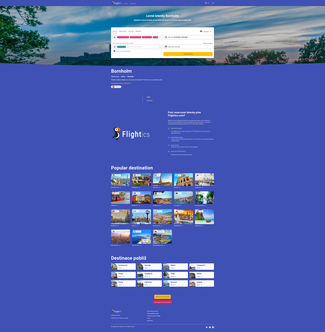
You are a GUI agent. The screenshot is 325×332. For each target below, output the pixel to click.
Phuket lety (198, 225)
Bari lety (134, 225)
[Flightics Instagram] (210, 327)
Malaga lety (135, 187)
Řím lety (176, 187)
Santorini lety (135, 245)
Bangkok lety (177, 225)
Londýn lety (198, 187)
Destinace (150, 320)
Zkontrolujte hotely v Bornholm (120, 83)
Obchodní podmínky (152, 311)
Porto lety (176, 205)
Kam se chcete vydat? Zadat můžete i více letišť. (122, 43)
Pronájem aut (133, 3)
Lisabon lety (156, 205)
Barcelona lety (115, 187)
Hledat (120, 268)
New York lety (114, 245)
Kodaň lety (135, 205)
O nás (148, 318)
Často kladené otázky (153, 313)
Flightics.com (115, 76)
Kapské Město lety (158, 245)
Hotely (126, 3)
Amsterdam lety (199, 205)
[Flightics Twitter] (207, 327)
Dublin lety (114, 205)
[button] (213, 3)
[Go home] (116, 311)
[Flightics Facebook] (213, 327)
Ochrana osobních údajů (153, 316)
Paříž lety (155, 187)
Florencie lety (156, 225)
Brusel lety (114, 225)
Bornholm (130, 76)
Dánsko (123, 76)
